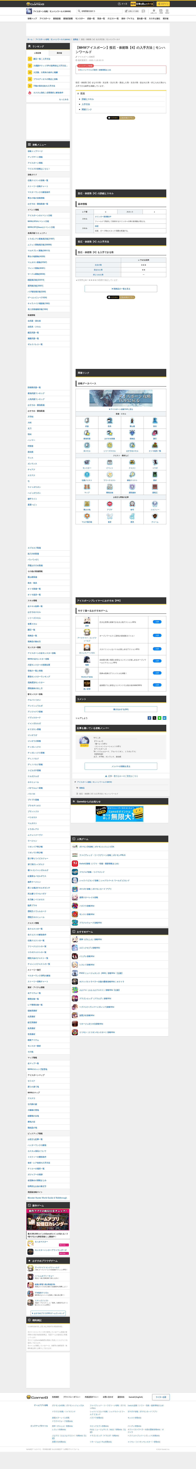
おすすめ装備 (109, 438)
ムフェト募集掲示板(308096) (40, 244)
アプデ (109, 509)
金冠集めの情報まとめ (37, 1180)
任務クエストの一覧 (36, 940)
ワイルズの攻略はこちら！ (39, 168)
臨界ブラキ (32, 905)
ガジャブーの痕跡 (35, 1174)
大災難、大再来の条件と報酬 (45, 72)
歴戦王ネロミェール (36, 917)
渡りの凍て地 (33, 1086)
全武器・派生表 (34, 320)
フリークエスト (110, 480)
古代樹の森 (32, 1104)
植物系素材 (32, 1010)
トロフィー (155, 509)
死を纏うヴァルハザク (37, 893)
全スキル (87, 451)
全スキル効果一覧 (35, 606)
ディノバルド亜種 (35, 764)
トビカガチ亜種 (34, 770)
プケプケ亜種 (33, 799)
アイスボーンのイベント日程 (40, 215)
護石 (155, 438)
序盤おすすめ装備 (35, 565)
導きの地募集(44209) (36, 256)
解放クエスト (132, 480)
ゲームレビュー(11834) (37, 297)
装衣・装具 (32, 582)
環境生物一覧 (33, 998)
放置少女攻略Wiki (59, 1442)
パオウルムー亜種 (35, 787)
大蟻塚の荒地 (33, 1110)
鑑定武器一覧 (33, 332)
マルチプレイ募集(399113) (39, 250)
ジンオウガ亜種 (34, 741)
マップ (87, 492)
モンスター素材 (34, 1045)
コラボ (155, 468)
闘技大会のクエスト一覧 (38, 958)
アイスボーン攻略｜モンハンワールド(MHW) (94, 782)
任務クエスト (87, 480)
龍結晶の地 (32, 1127)
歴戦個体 (132, 492)
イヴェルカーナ (34, 717)
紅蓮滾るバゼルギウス (37, 876)
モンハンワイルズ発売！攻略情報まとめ (95, 69)
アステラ (31, 1098)
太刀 (29, 428)
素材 (155, 480)
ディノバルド (33, 758)
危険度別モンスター (36, 682)
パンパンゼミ (33, 559)
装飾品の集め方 (34, 641)
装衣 (155, 426)
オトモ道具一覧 (155, 451)
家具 (132, 522)
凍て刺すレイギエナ (36, 864)
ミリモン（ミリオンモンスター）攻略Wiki (144, 1442)
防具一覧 (101, 18)
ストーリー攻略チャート (38, 186)
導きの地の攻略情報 (36, 197)
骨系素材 (31, 1034)
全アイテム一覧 (34, 993)
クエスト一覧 (113, 18)
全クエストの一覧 (35, 928)
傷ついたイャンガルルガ (38, 870)
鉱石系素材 (32, 1022)
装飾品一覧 (32, 635)
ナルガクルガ (33, 776)
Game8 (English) (136, 1397)
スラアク (31, 475)
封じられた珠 (98, 274)
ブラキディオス (34, 805)
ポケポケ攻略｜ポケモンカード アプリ (142, 1411)
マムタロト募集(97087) (37, 262)
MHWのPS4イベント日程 (38, 221)
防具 (109, 426)
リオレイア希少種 (35, 846)
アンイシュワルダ (35, 705)
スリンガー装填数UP (103, 216)
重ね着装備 (32, 577)
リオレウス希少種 (35, 852)
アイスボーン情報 (35, 162)
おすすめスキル (132, 451)
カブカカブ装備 (34, 547)
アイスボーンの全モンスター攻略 (42, 653)
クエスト (132, 468)
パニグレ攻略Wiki (134, 1426)
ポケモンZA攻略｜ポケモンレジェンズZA (68, 1405)
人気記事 (37, 53)
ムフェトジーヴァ (35, 834)
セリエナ (31, 1080)
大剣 (29, 422)
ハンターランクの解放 (37, 1145)
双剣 (29, 434)
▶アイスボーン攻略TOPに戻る (121, 409)
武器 (87, 426)
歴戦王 (155, 492)
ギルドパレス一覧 (35, 344)
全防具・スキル (34, 326)
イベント (109, 468)
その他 (30, 1051)
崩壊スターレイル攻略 (60, 1418)
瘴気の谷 (31, 1121)
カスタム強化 (154, 18)
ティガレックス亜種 (36, 752)
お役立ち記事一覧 (35, 1139)
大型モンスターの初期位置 (39, 664)
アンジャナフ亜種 (35, 711)
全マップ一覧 (33, 1063)
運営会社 (121, 1397)
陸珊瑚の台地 (33, 1115)
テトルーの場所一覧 (36, 1168)
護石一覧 (31, 629)
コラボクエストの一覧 (37, 952)
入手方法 (86, 104)
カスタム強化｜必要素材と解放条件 (48, 92)
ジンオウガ (32, 735)
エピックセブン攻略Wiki (99, 1426)
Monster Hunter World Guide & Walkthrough (47, 1197)
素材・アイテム (127, 18)
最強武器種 (68, 18)
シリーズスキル (110, 451)
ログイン (165, 3)
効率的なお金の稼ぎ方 (37, 1186)
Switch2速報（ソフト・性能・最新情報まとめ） (146, 1405)
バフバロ (31, 793)
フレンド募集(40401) (36, 268)
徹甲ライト (32, 498)
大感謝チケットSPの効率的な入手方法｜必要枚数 (51, 65)
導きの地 (87, 509)
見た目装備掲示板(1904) (38, 309)
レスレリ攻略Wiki (59, 1429)
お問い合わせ (108, 1397)
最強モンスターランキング (39, 676)
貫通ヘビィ (32, 504)
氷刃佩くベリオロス (36, 899)
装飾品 (132, 438)
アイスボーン (45, 18)
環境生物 (109, 492)
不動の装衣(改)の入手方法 (44, 85)
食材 (109, 522)
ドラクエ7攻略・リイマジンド (63, 1411)
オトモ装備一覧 (34, 588)
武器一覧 (91, 18)
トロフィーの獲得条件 (37, 1156)
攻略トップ (32, 18)
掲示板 (165, 18)
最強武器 (87, 438)
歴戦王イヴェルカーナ (37, 911)
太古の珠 (98, 264)
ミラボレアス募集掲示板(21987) (41, 238)
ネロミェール (33, 782)
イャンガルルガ (34, 723)
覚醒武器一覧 (33, 338)
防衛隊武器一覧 (34, 387)
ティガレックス (34, 746)
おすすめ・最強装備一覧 (38, 203)
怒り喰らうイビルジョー (38, 858)
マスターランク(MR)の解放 (39, 975)
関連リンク (87, 109)
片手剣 (30, 416)
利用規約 (55, 1397)
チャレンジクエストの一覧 (39, 963)
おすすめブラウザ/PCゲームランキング (49, 1313)
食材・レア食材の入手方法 (39, 1162)
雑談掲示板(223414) (36, 279)
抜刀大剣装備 (33, 553)
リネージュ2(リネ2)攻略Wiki (101, 1442)
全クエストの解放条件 (37, 934)
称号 (132, 509)
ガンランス (32, 463)
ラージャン (32, 840)
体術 (96, 226)
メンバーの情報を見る (121, 766)
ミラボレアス (33, 829)
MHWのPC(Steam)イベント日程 (41, 227)
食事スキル (32, 623)
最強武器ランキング (36, 393)
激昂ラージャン (34, 881)
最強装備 (57, 18)
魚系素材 (31, 1028)
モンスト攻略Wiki (134, 1418)
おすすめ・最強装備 (36, 405)
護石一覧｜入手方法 (41, 58)
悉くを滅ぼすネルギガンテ (39, 887)
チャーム (155, 522)
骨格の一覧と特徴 (35, 670)
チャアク (31, 469)
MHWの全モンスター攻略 (38, 658)
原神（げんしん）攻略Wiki (62, 1426)
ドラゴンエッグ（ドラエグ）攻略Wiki (104, 1435)
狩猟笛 (30, 446)
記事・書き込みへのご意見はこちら (123, 776)
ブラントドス (33, 811)
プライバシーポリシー (71, 1397)
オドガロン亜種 (34, 729)
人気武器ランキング (36, 399)
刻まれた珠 (98, 269)
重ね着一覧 (141, 18)
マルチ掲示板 (87, 522)
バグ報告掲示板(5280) (37, 291)
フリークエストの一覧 (37, 946)
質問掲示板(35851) (35, 285)
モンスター (80, 18)
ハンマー (31, 440)
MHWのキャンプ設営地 (37, 1069)
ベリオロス (32, 817)
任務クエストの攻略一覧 (38, 180)
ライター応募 (161, 1397)
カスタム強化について (37, 1151)
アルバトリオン (34, 699)
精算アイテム (33, 1040)
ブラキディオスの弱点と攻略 (45, 79)
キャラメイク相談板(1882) (39, 303)
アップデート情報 (35, 157)
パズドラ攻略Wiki (96, 1418)
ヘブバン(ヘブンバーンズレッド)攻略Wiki (144, 1435)
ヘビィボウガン (34, 492)
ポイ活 (124, 3)
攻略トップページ (35, 151)
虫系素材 (31, 1016)
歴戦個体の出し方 (35, 688)
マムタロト (32, 823)
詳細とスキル (88, 99)
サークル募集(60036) (36, 274)
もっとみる (63, 99)
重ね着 (132, 426)
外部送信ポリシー (92, 1397)
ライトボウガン (34, 487)
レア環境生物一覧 (35, 1004)
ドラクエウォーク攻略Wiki (62, 1421)
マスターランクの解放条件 (39, 192)
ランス (30, 457)
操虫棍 (30, 451)
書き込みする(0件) (121, 709)
